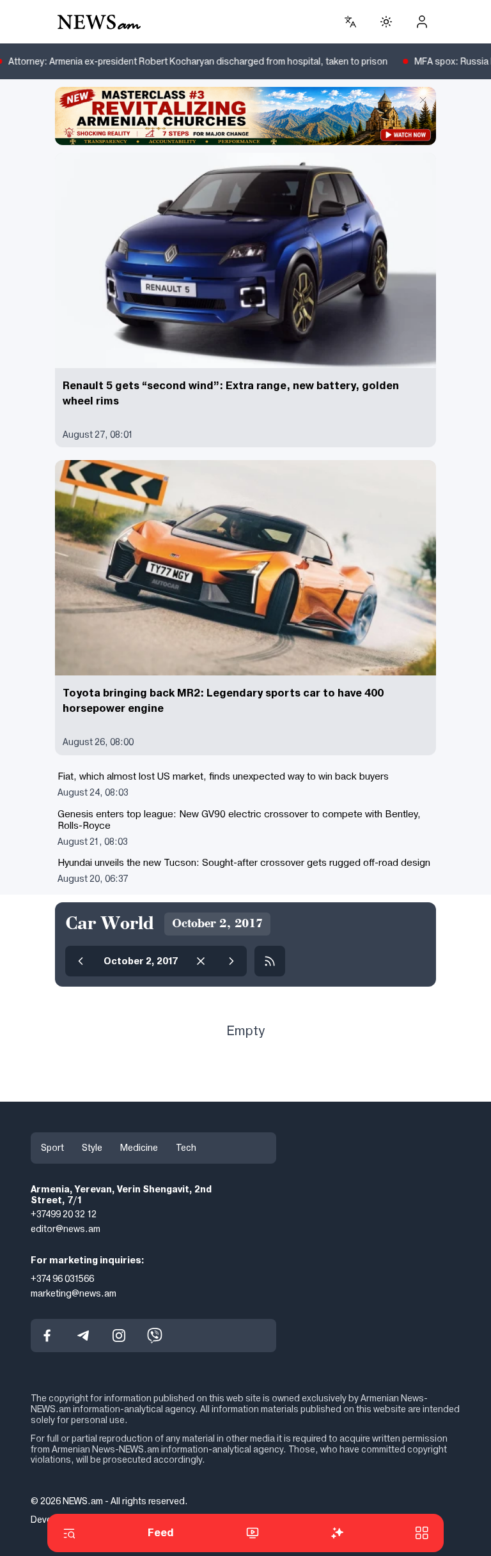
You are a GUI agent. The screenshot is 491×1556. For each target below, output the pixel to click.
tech (186, 1148)
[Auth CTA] (422, 22)
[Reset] (200, 961)
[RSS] (269, 961)
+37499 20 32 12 (64, 1214)
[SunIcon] (386, 22)
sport (52, 1148)
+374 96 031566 (62, 1279)
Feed (161, 1533)
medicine (139, 1148)
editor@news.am (65, 1229)
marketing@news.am (73, 1293)
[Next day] (231, 961)
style (92, 1148)
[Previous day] (80, 961)
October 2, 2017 (141, 961)
